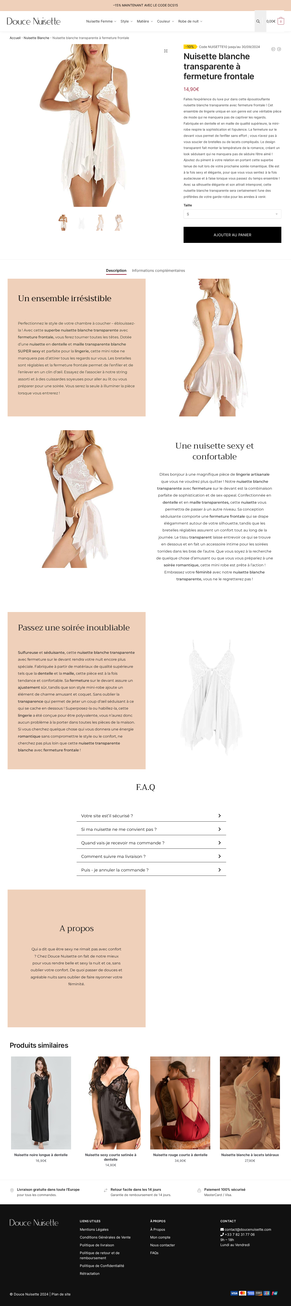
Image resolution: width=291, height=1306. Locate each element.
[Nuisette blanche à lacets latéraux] (250, 1102)
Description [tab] (116, 270)
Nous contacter (162, 1245)
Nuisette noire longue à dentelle (41, 1155)
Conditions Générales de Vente (105, 1237)
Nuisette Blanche (36, 38)
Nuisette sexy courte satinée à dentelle (110, 1157)
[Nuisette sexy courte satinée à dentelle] (110, 1102)
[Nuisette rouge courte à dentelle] (180, 1102)
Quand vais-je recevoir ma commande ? (122, 842)
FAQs (154, 1253)
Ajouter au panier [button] (250, 1174)
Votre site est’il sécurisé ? (107, 815)
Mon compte (160, 1237)
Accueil (15, 38)
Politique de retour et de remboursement (100, 1255)
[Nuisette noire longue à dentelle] (41, 1102)
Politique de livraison (97, 1245)
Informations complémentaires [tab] (158, 270)
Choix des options (41, 1174)
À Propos (157, 1229)
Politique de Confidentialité (102, 1266)
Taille (188, 205)
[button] (166, 51)
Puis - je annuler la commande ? (115, 870)
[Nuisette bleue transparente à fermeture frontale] (273, 50)
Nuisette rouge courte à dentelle (180, 1155)
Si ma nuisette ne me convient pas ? (119, 829)
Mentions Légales (94, 1229)
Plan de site (61, 1294)
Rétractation (90, 1273)
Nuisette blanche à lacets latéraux (250, 1155)
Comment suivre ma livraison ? (113, 856)
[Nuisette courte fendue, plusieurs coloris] (279, 50)
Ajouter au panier (232, 235)
